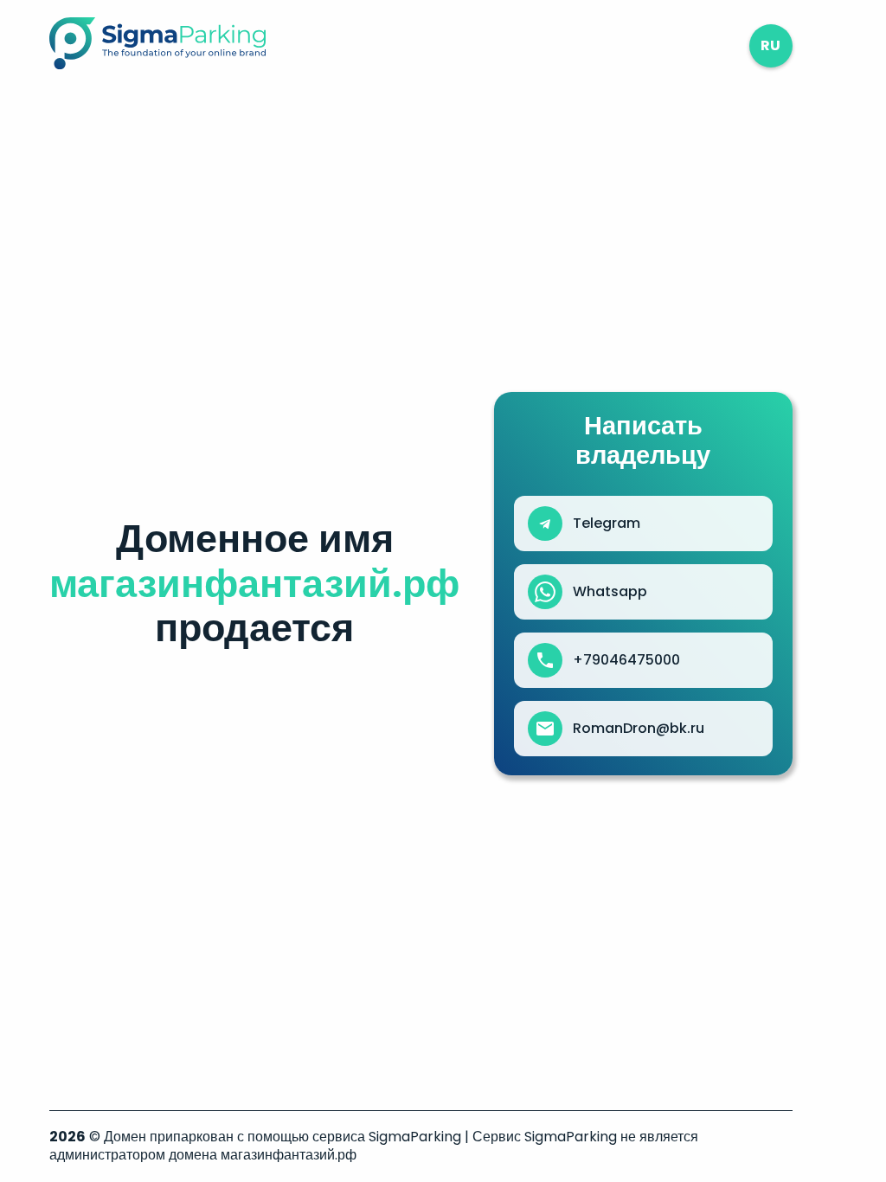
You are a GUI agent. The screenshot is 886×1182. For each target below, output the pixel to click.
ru (770, 45)
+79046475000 (626, 660)
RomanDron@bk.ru (638, 728)
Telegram (606, 523)
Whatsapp (610, 592)
